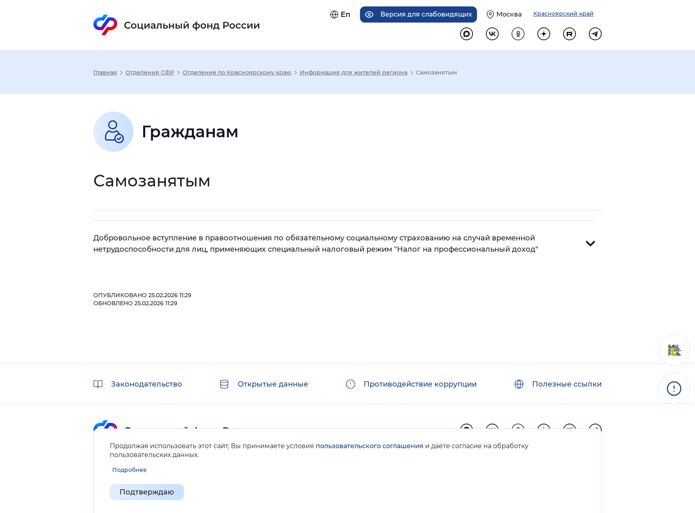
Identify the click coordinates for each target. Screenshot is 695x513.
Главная (105, 72)
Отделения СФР (149, 72)
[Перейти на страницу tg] (595, 33)
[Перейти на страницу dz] (543, 33)
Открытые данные (273, 384)
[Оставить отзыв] (674, 350)
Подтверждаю (146, 492)
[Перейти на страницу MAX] (466, 33)
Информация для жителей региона (353, 72)
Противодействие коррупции (420, 384)
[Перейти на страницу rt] (569, 33)
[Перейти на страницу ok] (518, 33)
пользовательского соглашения (370, 446)
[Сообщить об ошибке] (674, 388)
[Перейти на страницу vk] (492, 33)
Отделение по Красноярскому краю (237, 72)
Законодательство (146, 384)
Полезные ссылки (567, 384)
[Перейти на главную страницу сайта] (176, 25)
